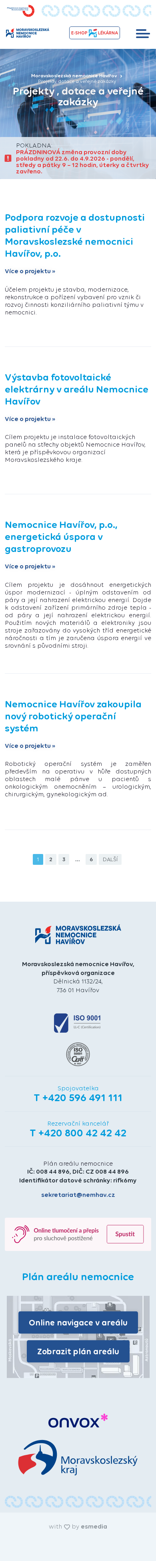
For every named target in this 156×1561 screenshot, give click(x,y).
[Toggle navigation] (143, 33)
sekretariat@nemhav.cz (78, 1194)
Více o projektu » (30, 271)
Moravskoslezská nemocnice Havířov (74, 76)
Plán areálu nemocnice (78, 1163)
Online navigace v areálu (78, 1322)
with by (78, 1526)
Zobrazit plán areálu (78, 1351)
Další (110, 859)
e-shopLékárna (94, 33)
